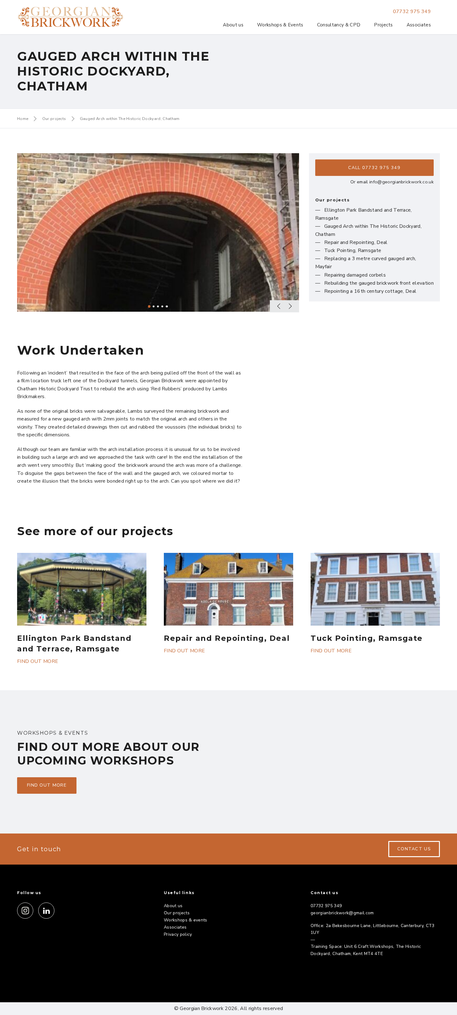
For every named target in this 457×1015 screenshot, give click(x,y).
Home (22, 119)
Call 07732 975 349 (374, 167)
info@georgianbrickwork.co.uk (401, 182)
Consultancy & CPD (338, 25)
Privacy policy (178, 934)
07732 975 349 (412, 11)
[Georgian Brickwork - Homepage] (70, 17)
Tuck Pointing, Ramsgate (352, 250)
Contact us (414, 849)
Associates (419, 25)
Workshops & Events (280, 25)
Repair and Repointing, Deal (356, 242)
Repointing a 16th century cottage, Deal (370, 291)
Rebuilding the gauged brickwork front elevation (379, 283)
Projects (383, 25)
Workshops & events (185, 920)
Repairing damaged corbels (355, 275)
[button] (280, 306)
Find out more (37, 661)
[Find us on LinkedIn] (46, 910)
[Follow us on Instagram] (25, 910)
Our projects (54, 119)
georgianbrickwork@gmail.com (342, 913)
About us (233, 25)
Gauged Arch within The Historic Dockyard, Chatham (130, 119)
